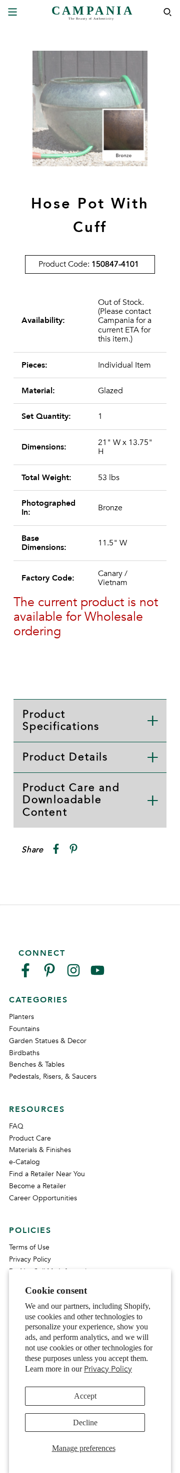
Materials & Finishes (40, 1150)
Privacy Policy (108, 1369)
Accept (85, 1396)
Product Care (30, 1138)
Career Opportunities (43, 1198)
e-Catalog (24, 1162)
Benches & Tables (36, 1064)
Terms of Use (29, 1247)
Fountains (24, 1029)
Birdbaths (24, 1053)
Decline (85, 1422)
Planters (21, 1017)
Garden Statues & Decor (47, 1041)
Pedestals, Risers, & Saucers (52, 1076)
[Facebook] (25, 974)
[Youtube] (97, 974)
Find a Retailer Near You (47, 1174)
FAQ (16, 1126)
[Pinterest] (49, 974)
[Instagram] (73, 974)
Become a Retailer (37, 1186)
